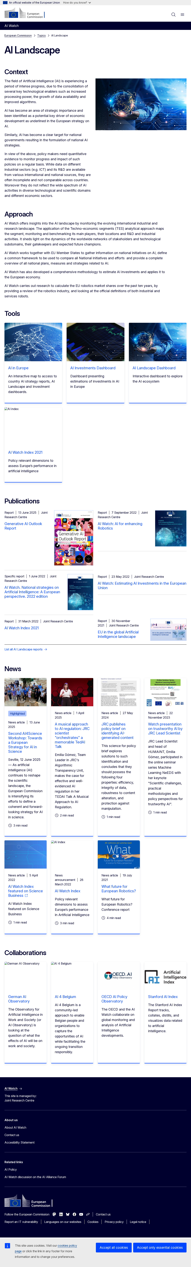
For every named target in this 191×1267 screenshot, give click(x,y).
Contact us (11, 1135)
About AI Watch (15, 1127)
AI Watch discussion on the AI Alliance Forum (35, 1177)
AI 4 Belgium (65, 996)
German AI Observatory (19, 998)
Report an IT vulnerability (21, 1222)
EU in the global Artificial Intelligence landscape (118, 634)
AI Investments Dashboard (92, 368)
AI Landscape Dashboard (154, 368)
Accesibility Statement (19, 1142)
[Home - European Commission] (27, 13)
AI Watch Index (67, 891)
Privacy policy (114, 1222)
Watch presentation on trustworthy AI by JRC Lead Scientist (165, 728)
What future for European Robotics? (118, 888)
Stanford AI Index (163, 996)
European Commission (18, 35)
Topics (41, 35)
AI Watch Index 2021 (25, 452)
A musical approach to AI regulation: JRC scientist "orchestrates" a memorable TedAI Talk (72, 735)
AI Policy (10, 1169)
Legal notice (138, 1222)
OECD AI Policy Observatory (114, 998)
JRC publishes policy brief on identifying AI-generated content (117, 731)
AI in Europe (18, 368)
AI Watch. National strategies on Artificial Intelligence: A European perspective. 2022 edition (32, 592)
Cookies (92, 1222)
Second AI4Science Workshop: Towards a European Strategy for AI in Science (25, 742)
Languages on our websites (62, 1222)
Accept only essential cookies (160, 1247)
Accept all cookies (114, 1247)
